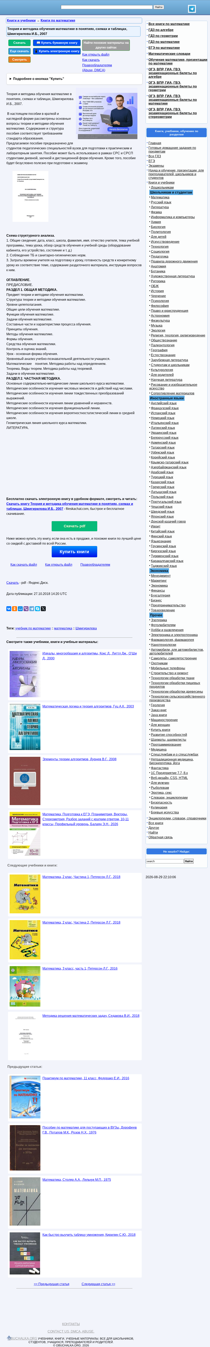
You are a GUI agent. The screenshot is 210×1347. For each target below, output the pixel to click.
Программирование (166, 744)
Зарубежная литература (169, 360)
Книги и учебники (161, 182)
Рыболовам (160, 787)
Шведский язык (162, 511)
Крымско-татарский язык (169, 462)
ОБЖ (155, 286)
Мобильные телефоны (168, 668)
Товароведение (163, 610)
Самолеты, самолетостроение (174, 658)
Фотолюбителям (163, 625)
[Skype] (37, 608)
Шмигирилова (86, 628)
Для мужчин (160, 783)
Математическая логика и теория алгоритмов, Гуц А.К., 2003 (88, 706)
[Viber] (26, 608)
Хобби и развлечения (167, 630)
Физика (156, 212)
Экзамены (156, 165)
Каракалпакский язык (167, 561)
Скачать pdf (74, 526)
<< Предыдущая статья (51, 1284)
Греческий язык (162, 487)
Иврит (155, 526)
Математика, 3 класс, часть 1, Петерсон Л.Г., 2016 (80, 968)
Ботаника (158, 271)
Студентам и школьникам (170, 365)
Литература (160, 207)
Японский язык (162, 516)
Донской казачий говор (168, 521)
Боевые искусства (165, 812)
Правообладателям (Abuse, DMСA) (97, 67)
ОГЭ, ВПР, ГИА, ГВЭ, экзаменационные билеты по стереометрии (172, 113)
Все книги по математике (169, 24)
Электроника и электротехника (174, 635)
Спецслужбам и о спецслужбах (174, 754)
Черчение (158, 296)
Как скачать (91, 60)
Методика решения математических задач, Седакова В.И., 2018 (90, 1015)
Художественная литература (173, 276)
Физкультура (160, 320)
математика (63, 628)
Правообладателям (95, 564)
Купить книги (74, 551)
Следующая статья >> (98, 1284)
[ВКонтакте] (8, 608)
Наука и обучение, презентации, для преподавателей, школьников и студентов (176, 174)
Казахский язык (162, 482)
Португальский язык (166, 502)
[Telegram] (31, 608)
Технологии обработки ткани (172, 678)
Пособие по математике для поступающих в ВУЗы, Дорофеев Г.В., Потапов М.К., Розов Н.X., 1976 (89, 1130)
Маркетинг (159, 580)
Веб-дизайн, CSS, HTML (169, 778)
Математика (160, 197)
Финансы (158, 590)
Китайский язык (163, 531)
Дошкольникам (162, 187)
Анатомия (158, 266)
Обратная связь (160, 837)
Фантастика (160, 768)
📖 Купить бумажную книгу (57, 42)
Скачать (19, 42)
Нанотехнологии (163, 644)
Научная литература (166, 379)
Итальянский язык (165, 423)
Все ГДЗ (154, 156)
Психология (160, 301)
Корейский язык (163, 457)
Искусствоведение (165, 241)
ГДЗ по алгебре (160, 30)
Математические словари (169, 53)
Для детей (158, 237)
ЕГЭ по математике (164, 48)
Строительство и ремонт (169, 673)
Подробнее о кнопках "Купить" (38, 79)
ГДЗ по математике (164, 42)
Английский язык (164, 403)
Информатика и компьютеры (173, 217)
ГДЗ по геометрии (163, 36)
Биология (158, 227)
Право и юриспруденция (169, 310)
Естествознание (163, 355)
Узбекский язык (162, 452)
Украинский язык (163, 432)
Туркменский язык (164, 556)
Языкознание (161, 541)
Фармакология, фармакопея (172, 640)
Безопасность (161, 802)
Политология (161, 232)
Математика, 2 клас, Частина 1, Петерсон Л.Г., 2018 (81, 877)
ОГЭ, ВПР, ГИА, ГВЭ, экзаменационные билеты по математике (172, 99)
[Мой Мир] (20, 608)
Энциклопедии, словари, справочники (177, 818)
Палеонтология (163, 345)
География (159, 350)
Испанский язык (163, 413)
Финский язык (161, 536)
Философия (160, 306)
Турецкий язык (162, 477)
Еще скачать (19, 51)
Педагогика (159, 256)
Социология (160, 251)
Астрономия (160, 315)
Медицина (159, 749)
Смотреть (19, 59)
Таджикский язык (164, 566)
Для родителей (162, 375)
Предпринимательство (168, 605)
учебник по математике (33, 628)
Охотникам (159, 663)
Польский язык (162, 497)
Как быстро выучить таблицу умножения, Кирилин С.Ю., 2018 (89, 1234)
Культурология (162, 370)
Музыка (156, 325)
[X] (43, 608)
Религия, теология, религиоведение (178, 335)
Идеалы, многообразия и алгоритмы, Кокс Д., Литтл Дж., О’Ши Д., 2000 (89, 656)
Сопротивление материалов (172, 393)
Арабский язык (162, 472)
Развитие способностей (169, 734)
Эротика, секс (161, 792)
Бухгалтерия (160, 595)
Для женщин (160, 725)
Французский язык (165, 408)
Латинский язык (163, 428)
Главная (154, 143)
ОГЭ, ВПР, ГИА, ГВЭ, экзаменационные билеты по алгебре (172, 73)
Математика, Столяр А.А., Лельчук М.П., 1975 (76, 1179)
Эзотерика (159, 620)
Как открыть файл (95, 54)
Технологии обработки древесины (177, 691)
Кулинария (159, 807)
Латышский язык (163, 492)
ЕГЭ (151, 161)
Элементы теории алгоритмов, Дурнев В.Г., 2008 (79, 759)
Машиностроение (164, 720)
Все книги (155, 823)
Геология (158, 705)
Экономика (159, 585)
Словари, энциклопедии (169, 797)
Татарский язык (163, 447)
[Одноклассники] (14, 608)
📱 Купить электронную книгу (56, 51)
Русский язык (161, 202)
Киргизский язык (163, 551)
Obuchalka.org (22, 1338)
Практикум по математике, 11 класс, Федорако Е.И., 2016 (85, 1078)
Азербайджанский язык (168, 467)
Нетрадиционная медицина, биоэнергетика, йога (171, 761)
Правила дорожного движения (174, 261)
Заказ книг (159, 710)
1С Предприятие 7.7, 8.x (169, 773)
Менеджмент (161, 575)
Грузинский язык (163, 546)
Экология (158, 330)
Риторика (158, 281)
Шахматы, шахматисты (168, 739)
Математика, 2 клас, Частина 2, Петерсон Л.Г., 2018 (81, 922)
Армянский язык (163, 442)
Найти (153, 832)
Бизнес (156, 600)
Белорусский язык (164, 437)
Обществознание (164, 340)
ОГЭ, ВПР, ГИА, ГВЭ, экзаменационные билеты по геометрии (172, 86)
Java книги (159, 715)
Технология (160, 246)
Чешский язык (161, 506)
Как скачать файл (23, 564)
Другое (153, 828)
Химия (156, 222)
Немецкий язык (162, 418)
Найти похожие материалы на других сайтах (106, 45)
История (157, 291)
